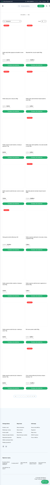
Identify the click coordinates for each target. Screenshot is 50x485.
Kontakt (44, 1)
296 (27, 396)
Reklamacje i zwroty (6, 429)
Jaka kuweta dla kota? (24, 463)
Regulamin (33, 429)
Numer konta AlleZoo (35, 427)
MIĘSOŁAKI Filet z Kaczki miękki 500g (34, 52)
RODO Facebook (34, 434)
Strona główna (23, 14)
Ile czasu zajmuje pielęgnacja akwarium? (6, 463)
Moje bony (19, 437)
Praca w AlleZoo (34, 437)
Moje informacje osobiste (22, 434)
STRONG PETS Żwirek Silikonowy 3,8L (10, 237)
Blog (40, 1)
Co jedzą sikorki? (15, 463)
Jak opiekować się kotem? (6, 468)
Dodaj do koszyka (14, 65)
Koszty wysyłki (5, 432)
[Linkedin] (6, 446)
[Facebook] (48, 1)
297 (30, 396)
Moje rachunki (20, 429)
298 (32, 396)
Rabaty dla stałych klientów (8, 434)
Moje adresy (19, 432)
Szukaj (41, 6)
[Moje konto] (46, 6)
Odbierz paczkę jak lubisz (7, 439)
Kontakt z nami (5, 427)
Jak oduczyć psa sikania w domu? (32, 463)
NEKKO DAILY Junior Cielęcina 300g (10, 98)
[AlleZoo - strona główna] (9, 6)
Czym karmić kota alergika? (42, 463)
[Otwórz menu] (2, 6)
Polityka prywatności (6, 442)
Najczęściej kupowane (7, 437)
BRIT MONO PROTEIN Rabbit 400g (32, 329)
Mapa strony (33, 432)
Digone (44, 479)
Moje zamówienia (20, 427)
